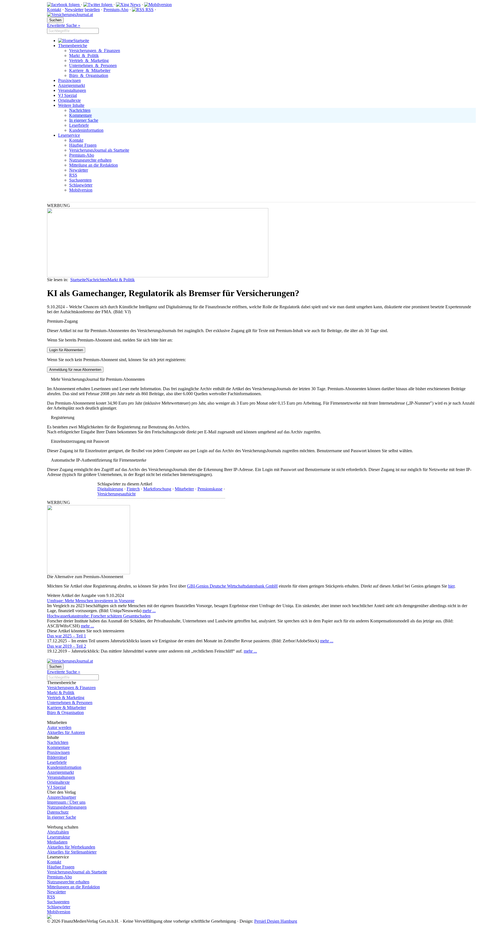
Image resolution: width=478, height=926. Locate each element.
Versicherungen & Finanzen (94, 50)
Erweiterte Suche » (63, 25)
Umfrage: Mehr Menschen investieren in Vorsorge (90, 600)
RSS (149, 9)
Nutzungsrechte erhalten (90, 160)
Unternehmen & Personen (93, 65)
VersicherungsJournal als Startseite (99, 150)
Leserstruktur (58, 837)
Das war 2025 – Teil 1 (66, 635)
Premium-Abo (115, 9)
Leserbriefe (79, 125)
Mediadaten (57, 842)
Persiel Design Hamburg (275, 921)
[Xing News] (128, 4)
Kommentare (80, 115)
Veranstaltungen (72, 90)
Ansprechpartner (61, 797)
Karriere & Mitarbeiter (89, 70)
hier (451, 586)
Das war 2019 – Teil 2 (66, 646)
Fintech (133, 489)
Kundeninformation (86, 130)
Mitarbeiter (184, 489)
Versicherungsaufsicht (116, 494)
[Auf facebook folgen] (64, 4)
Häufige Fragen (83, 145)
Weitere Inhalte (71, 105)
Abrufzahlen (58, 832)
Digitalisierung (110, 489)
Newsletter (74, 9)
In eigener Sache (83, 120)
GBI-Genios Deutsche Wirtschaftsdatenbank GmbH (232, 586)
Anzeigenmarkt (71, 85)
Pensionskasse (210, 489)
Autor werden (59, 727)
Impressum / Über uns (66, 802)
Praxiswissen (69, 80)
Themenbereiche (72, 45)
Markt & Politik (84, 55)
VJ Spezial (67, 95)
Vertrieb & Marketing (89, 60)
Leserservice (69, 135)
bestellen (92, 9)
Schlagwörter (80, 185)
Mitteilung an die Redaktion (93, 165)
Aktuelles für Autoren (66, 732)
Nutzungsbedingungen (67, 807)
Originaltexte (69, 100)
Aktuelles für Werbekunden (71, 847)
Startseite (81, 40)
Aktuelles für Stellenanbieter (72, 852)
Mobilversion (80, 190)
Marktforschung (157, 489)
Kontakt (54, 9)
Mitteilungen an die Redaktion (73, 886)
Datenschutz (58, 812)
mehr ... (149, 610)
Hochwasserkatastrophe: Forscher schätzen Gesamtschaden (98, 616)
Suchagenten (80, 180)
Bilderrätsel (57, 757)
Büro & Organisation (88, 75)
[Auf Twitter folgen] (98, 4)
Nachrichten (79, 110)
